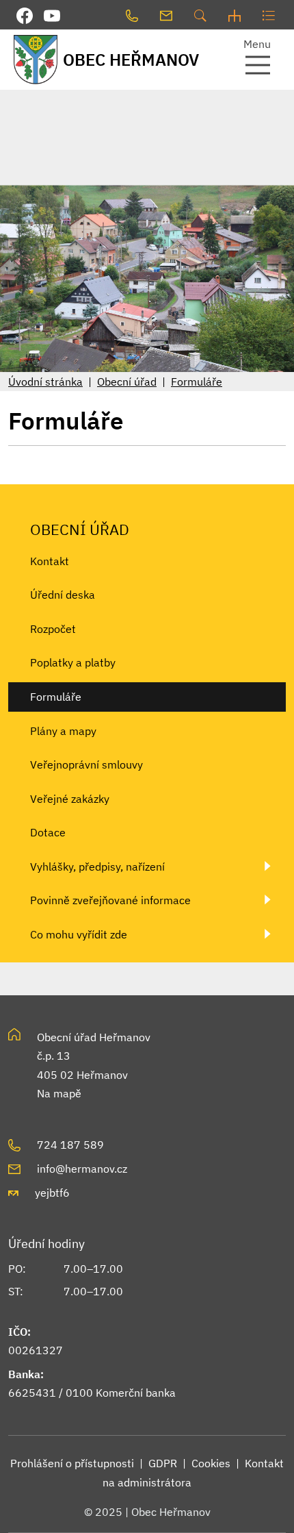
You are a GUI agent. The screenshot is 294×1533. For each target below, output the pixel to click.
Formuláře (196, 381)
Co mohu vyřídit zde (78, 934)
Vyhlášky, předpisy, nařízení (97, 866)
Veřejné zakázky (69, 799)
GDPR (162, 1463)
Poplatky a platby (73, 662)
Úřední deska (62, 594)
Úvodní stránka (45, 381)
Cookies (210, 1463)
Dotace (48, 832)
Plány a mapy (63, 731)
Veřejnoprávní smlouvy (86, 764)
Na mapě (59, 1093)
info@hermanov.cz (82, 1168)
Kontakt (49, 561)
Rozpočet (53, 629)
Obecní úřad (127, 381)
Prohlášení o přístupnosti (72, 1463)
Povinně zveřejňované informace (110, 900)
